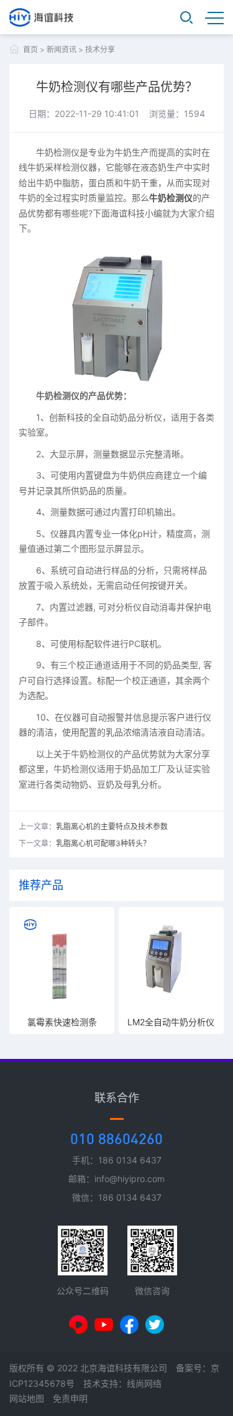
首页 (30, 49)
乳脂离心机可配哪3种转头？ (103, 843)
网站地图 (26, 1398)
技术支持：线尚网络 (122, 1383)
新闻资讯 (61, 49)
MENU (214, 17)
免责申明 (70, 1398)
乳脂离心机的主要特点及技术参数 (112, 826)
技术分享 (100, 49)
